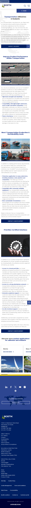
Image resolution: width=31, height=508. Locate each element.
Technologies (4, 462)
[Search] (24, 6)
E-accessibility (14, 490)
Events (3, 471)
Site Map (3, 480)
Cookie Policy (11, 480)
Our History (4, 435)
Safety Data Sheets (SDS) (8, 475)
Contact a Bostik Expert (15, 221)
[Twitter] (15, 387)
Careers (3, 437)
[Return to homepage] (7, 5)
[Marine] (12, 358)
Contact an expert (13, 46)
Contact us (15, 495)
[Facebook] (11, 387)
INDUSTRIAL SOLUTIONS (8, 459)
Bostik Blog (4, 473)
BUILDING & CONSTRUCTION (9, 448)
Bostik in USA (16, 402)
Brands (3, 461)
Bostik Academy (5, 451)
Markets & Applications (7, 464)
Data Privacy (4, 490)
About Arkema (5, 442)
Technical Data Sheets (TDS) (9, 455)
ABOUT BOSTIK (5, 433)
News (2, 470)
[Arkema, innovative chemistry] (8, 419)
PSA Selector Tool (6, 466)
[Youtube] (20, 387)
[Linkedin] (6, 387)
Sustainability (5, 439)
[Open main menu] (28, 5)
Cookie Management (6, 485)
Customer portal (25, 495)
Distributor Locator (6, 450)
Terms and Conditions (20, 485)
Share (24, 10)
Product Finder (5, 477)
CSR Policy (4, 441)
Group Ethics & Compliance (8, 444)
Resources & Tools (6, 453)
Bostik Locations (5, 495)
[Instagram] (25, 387)
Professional (4, 1)
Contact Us (4, 426)
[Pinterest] (15, 391)
